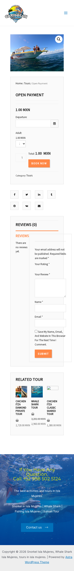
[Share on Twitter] (26, 194)
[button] (37, 527)
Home (19, 83)
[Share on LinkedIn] (39, 194)
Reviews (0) (26, 224)
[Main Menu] (66, 13)
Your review (42, 274)
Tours (27, 83)
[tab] (37, 226)
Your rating (42, 264)
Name (39, 302)
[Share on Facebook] (14, 194)
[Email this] (39, 206)
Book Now (39, 163)
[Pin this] (14, 206)
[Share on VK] (26, 206)
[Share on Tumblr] (51, 194)
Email (39, 317)
